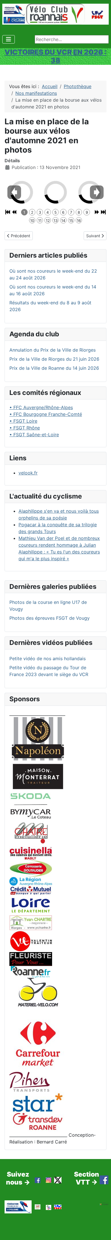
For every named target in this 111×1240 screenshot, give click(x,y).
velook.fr (28, 473)
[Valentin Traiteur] (30, 941)
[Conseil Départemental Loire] (30, 905)
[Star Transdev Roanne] (37, 1111)
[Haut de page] (101, 1229)
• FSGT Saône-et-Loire (34, 434)
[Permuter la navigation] (8, 39)
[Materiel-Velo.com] (37, 996)
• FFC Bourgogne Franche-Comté (45, 414)
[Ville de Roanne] (30, 971)
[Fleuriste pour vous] (30, 958)
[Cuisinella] (30, 852)
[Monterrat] (37, 776)
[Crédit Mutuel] (30, 890)
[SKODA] (30, 806)
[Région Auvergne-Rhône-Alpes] (30, 881)
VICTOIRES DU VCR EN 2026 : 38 (56, 56)
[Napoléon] (37, 738)
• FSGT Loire (23, 421)
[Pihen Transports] (29, 1081)
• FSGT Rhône (24, 428)
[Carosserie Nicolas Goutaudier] (30, 868)
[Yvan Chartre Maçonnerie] (30, 922)
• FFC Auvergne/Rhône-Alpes (41, 407)
